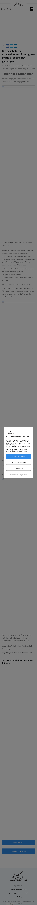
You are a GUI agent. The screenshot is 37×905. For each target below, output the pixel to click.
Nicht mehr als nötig (19, 462)
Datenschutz (14, 474)
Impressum (23, 474)
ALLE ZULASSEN (18, 456)
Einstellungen (18, 468)
